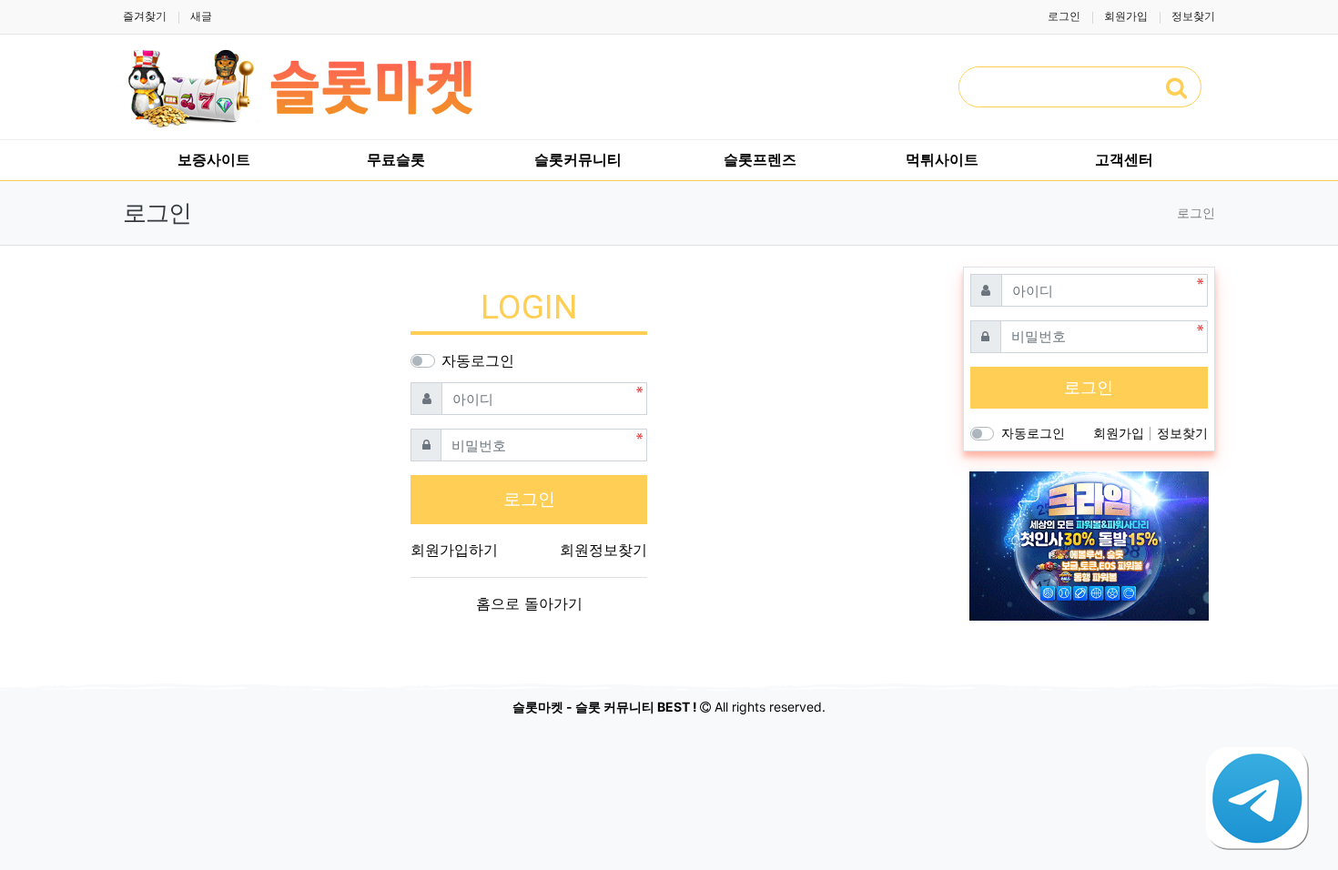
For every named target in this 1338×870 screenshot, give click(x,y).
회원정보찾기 (603, 550)
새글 (201, 16)
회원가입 (1126, 16)
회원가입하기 (454, 550)
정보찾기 (1193, 16)
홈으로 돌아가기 (529, 603)
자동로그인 (477, 360)
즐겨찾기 (145, 16)
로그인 (1064, 16)
